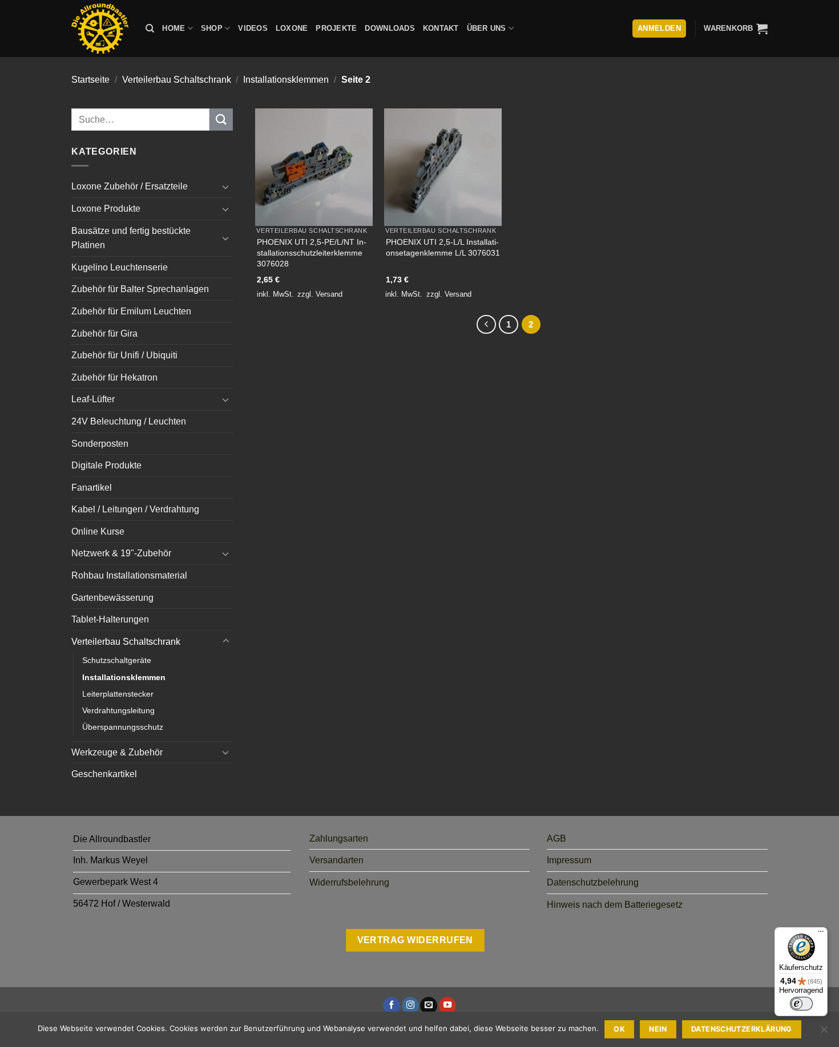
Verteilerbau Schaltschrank (176, 79)
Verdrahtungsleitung (118, 710)
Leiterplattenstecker (118, 693)
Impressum (569, 860)
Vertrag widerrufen (415, 940)
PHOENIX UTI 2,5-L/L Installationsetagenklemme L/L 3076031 (443, 247)
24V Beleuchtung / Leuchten (128, 421)
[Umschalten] (226, 186)
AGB (556, 838)
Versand (329, 294)
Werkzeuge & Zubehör (117, 752)
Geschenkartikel (104, 774)
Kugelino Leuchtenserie (119, 267)
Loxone (292, 28)
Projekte (336, 28)
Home (173, 28)
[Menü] (821, 934)
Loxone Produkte (105, 208)
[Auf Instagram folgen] (410, 1005)
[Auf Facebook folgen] (391, 1005)
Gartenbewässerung (112, 598)
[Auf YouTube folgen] (447, 1005)
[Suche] (150, 28)
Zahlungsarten (338, 838)
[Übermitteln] (220, 119)
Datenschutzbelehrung (593, 882)
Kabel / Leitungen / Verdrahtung (135, 509)
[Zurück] (486, 324)
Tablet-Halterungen (110, 619)
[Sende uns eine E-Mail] (428, 1005)
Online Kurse (97, 531)
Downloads (389, 28)
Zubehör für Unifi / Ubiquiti (124, 355)
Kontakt (441, 28)
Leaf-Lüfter (93, 399)
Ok (619, 1029)
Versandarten (336, 860)
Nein (658, 1029)
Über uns (486, 28)
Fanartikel (91, 487)
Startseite (90, 79)
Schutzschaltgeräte (116, 660)
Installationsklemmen (286, 79)
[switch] (801, 1003)
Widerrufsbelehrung (349, 882)
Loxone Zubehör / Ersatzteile (129, 186)
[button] (736, 28)
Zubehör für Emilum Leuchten (131, 311)
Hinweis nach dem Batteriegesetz (615, 904)
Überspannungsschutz (122, 726)
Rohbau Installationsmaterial (129, 575)
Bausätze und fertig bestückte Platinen (131, 238)
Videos (253, 28)
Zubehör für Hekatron (114, 377)
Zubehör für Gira (104, 333)
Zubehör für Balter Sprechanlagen (140, 289)
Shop (212, 28)
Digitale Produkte (106, 465)
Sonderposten (99, 443)
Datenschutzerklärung (741, 1029)
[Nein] (823, 1033)
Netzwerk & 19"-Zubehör (121, 553)
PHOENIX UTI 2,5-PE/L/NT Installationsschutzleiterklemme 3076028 (311, 252)
